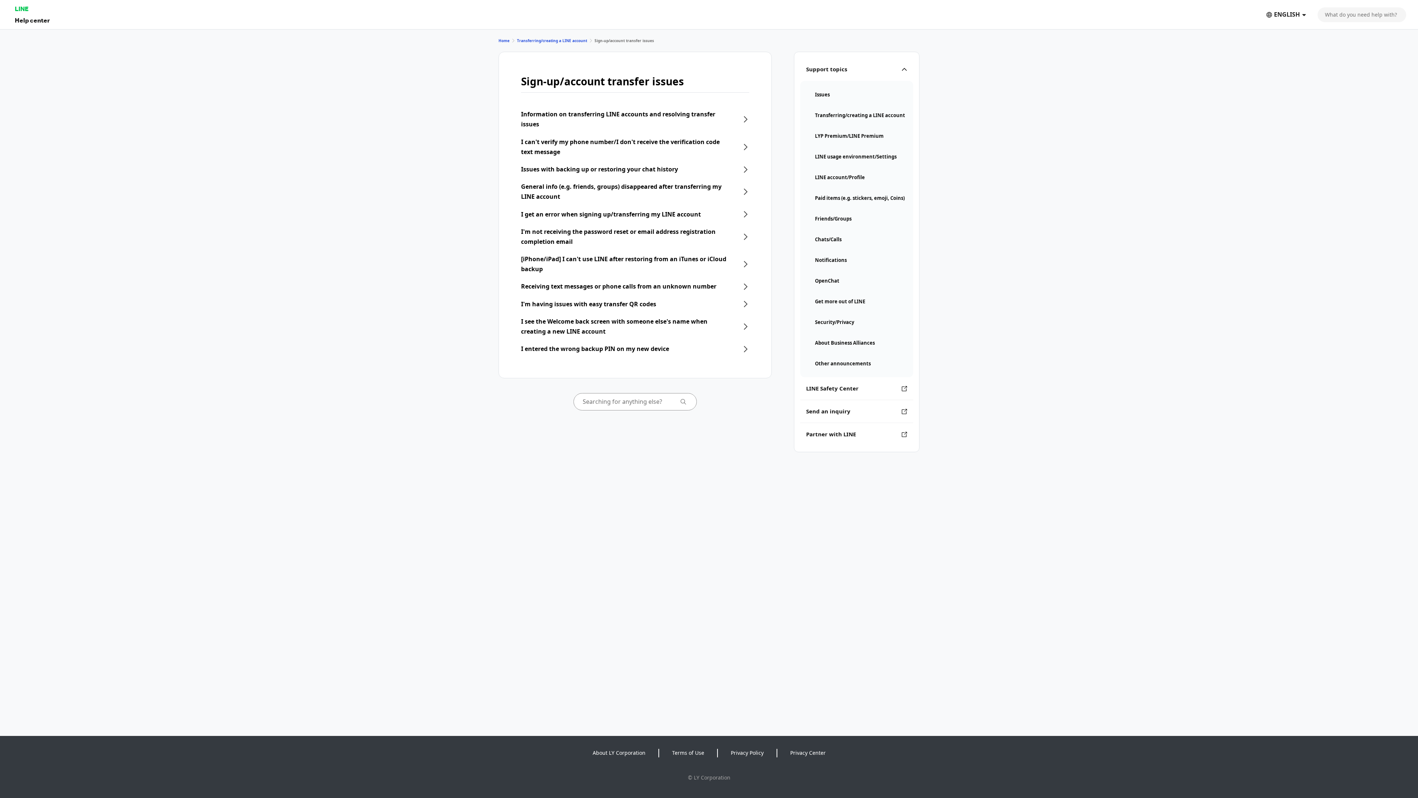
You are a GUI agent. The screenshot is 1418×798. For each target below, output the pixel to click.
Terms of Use (688, 752)
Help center (32, 20)
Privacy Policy (747, 752)
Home (504, 40)
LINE (21, 9)
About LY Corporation (619, 752)
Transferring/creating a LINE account (552, 40)
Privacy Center (808, 752)
